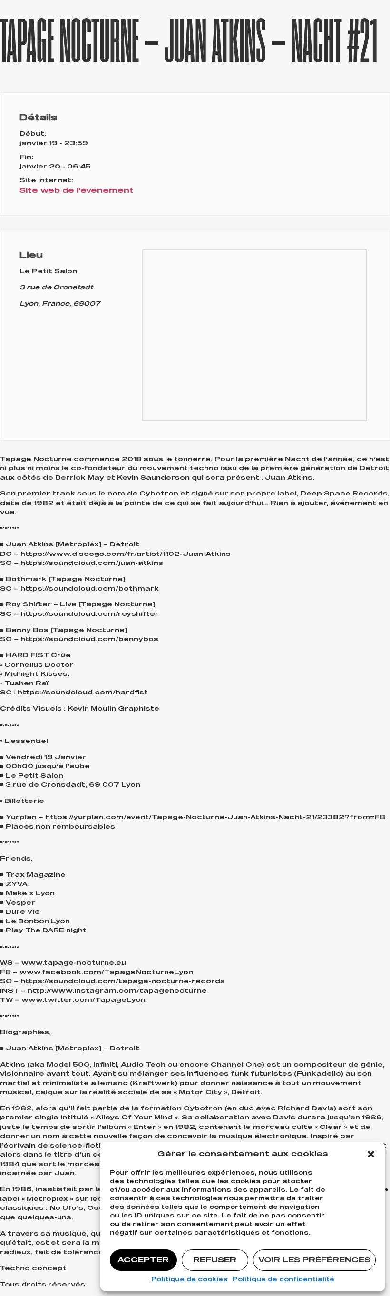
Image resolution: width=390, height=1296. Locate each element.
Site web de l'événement (77, 190)
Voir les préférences (314, 1260)
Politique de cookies (189, 1280)
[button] (371, 1154)
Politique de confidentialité (283, 1280)
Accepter (143, 1260)
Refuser (214, 1260)
